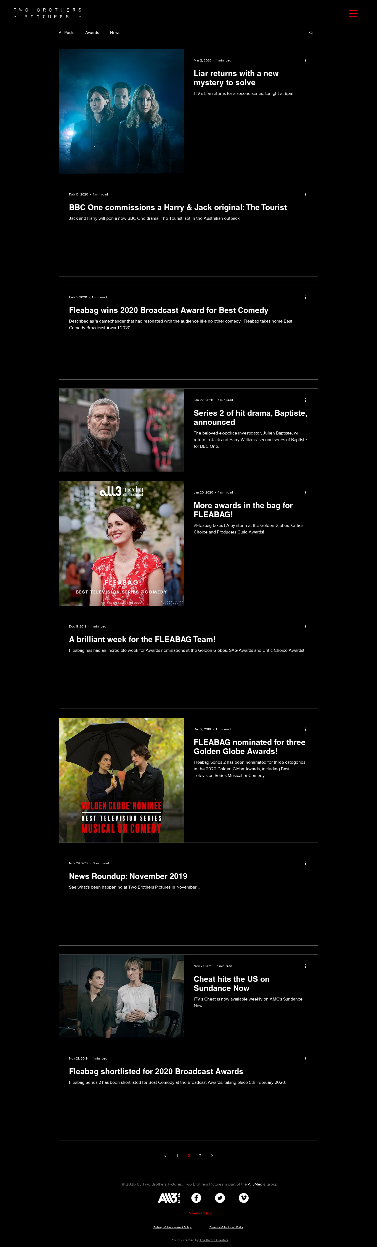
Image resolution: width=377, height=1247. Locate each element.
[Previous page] (165, 1156)
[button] (353, 13)
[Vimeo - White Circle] (244, 1198)
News (115, 32)
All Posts (66, 32)
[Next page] (212, 1156)
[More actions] (307, 60)
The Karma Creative (214, 1240)
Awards (92, 32)
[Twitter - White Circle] (220, 1198)
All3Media (257, 1184)
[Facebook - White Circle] (196, 1198)
